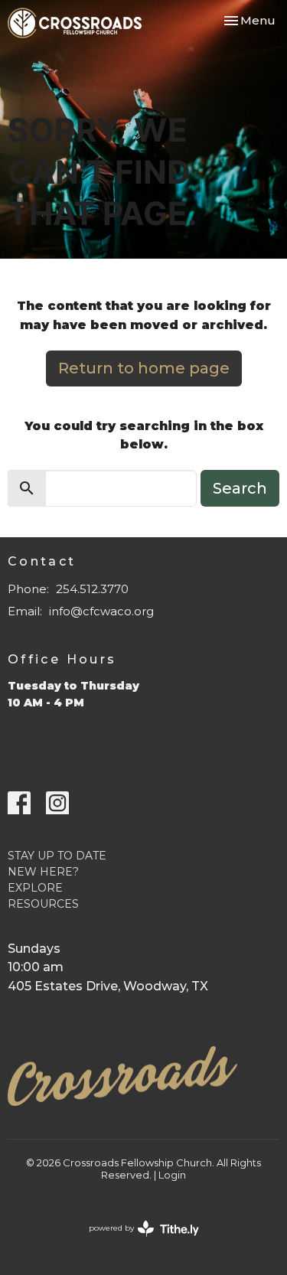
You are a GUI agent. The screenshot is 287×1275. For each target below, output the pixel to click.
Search (240, 488)
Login (172, 1175)
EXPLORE (35, 888)
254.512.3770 (92, 589)
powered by (136, 1241)
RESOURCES (43, 904)
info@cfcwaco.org (101, 611)
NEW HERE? (43, 872)
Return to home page (144, 368)
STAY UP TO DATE (57, 855)
